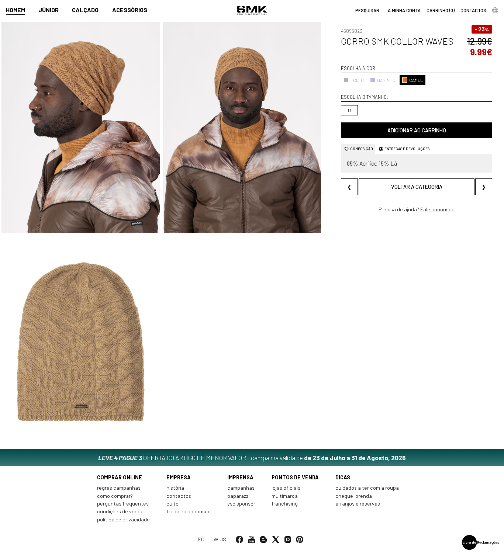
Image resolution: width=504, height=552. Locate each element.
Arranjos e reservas (357, 503)
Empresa (178, 477)
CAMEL (416, 79)
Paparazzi (238, 496)
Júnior (48, 9)
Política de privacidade (123, 519)
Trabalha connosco (188, 511)
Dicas (342, 477)
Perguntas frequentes (123, 503)
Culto (172, 503)
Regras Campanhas (119, 488)
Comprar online (119, 477)
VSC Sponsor (241, 503)
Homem (15, 9)
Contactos (178, 496)
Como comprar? (115, 496)
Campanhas (241, 488)
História (175, 488)
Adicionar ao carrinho (416, 130)
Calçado (85, 9)
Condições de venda (120, 511)
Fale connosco (437, 209)
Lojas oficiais (286, 488)
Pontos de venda (295, 477)
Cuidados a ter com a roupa (367, 488)
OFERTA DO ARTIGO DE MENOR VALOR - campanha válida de (252, 457)
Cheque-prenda (353, 496)
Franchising (285, 503)
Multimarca (285, 496)
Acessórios (129, 9)
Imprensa (240, 477)
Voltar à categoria (416, 186)
